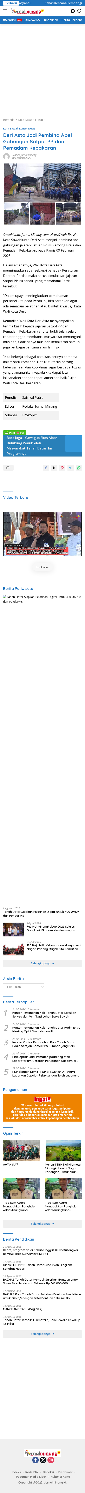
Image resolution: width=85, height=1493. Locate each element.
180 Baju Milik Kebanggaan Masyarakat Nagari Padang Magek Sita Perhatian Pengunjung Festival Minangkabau (54, 947)
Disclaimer (65, 1472)
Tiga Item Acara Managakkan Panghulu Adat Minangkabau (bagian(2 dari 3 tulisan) (61, 1206)
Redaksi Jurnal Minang (24, 155)
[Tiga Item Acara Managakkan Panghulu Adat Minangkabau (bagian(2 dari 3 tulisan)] (63, 1188)
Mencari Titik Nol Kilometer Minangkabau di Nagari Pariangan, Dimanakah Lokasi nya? (63, 1168)
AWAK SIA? (10, 1164)
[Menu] (6, 10)
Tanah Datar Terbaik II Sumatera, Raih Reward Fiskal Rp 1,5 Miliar (41, 1322)
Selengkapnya (41, 963)
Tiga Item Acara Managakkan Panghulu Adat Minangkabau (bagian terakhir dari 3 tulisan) (19, 1206)
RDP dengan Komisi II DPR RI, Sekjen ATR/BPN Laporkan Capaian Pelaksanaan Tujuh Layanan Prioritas (45, 1073)
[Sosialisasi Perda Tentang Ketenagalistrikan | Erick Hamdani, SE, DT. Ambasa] (42, 534)
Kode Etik (31, 1472)
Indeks (16, 1472)
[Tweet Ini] (54, 468)
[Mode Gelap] (72, 11)
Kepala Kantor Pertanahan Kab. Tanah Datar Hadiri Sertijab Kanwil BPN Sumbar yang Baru (43, 1044)
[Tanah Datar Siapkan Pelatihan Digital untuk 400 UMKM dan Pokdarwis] (42, 749)
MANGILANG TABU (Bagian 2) (22, 1309)
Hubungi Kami (60, 1477)
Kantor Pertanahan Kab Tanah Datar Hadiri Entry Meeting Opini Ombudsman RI (46, 1029)
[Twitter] (43, 1460)
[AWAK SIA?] (21, 1150)
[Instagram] (50, 1460)
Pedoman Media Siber (31, 1477)
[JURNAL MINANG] (27, 10)
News (31, 128)
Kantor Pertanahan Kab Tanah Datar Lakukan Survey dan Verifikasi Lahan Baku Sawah (44, 1014)
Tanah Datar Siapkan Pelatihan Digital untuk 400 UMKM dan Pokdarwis (41, 913)
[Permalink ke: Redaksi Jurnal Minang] (6, 156)
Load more (43, 566)
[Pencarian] (79, 11)
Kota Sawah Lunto (15, 128)
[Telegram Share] (70, 468)
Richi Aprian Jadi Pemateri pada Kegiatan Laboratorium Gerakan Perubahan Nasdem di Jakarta (44, 1058)
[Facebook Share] (46, 468)
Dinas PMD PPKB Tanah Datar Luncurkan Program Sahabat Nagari (37, 1267)
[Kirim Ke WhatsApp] (79, 468)
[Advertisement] (42, 68)
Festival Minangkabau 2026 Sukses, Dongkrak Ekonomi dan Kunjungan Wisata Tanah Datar (51, 928)
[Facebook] (35, 1460)
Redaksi (48, 1472)
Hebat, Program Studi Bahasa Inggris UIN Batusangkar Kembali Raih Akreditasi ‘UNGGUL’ (40, 1252)
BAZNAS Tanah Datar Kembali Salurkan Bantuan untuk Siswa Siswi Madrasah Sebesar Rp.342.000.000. (40, 1281)
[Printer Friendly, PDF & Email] (14, 432)
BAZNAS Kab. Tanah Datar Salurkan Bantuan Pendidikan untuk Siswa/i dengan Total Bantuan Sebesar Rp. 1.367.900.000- (42, 1296)
